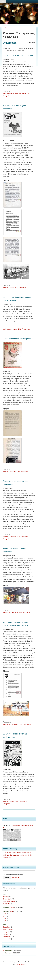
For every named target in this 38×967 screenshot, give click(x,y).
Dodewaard (13, 537)
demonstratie (7, 612)
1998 (20, 612)
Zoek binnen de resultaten (14, 874)
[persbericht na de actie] (12, 262)
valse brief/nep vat (8, 94)
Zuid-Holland (7, 936)
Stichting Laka (20, 964)
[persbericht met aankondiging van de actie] (12, 207)
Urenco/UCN (22, 801)
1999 (20, 724)
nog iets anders (7, 329)
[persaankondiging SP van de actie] (12, 698)
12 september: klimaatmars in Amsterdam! (17, 853)
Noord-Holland (8, 929)
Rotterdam (13, 471)
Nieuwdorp (15, 724)
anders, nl (15, 612)
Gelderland (6, 927)
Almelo (12, 801)
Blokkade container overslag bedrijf (17, 339)
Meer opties (15, 877)
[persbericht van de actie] (12, 436)
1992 (28, 94)
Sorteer (20, 48)
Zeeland (5, 934)
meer (4, 860)
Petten (12, 287)
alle (12, 907)
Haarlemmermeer (20, 94)
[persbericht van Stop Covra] (12, 463)
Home (4, 28)
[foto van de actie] (16, 279)
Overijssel (6, 932)
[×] (4, 950)
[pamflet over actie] (12, 235)
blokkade (5, 287)
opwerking (24, 537)
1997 (18, 537)
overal (15, 329)
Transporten (6, 96)
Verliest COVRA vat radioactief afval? (18, 56)
